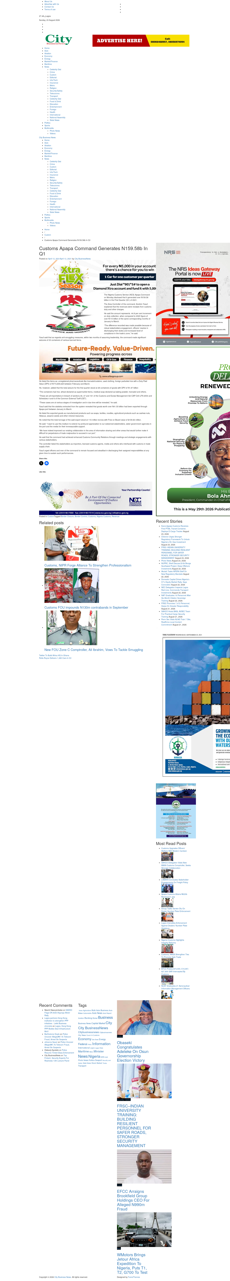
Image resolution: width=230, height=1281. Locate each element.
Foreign (53, 109)
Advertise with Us (51, 4)
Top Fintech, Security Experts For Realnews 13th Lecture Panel (56, 1058)
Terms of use (50, 9)
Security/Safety (56, 90)
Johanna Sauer (50, 1042)
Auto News (97, 1013)
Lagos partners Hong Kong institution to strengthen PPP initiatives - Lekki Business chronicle (56, 1022)
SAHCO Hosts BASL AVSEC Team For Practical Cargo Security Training (175, 614)
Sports (47, 125)
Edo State (95, 1039)
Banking (88, 1017)
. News (80, 1010)
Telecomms (54, 93)
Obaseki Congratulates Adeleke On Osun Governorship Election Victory (133, 1051)
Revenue (115, 516)
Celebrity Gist (55, 69)
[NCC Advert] (95, 498)
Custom (53, 74)
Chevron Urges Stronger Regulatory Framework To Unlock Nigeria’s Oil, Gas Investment (175, 539)
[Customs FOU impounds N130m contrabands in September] (71, 585)
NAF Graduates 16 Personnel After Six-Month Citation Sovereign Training (176, 598)
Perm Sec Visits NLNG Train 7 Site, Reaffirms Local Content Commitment (176, 622)
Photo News (55, 130)
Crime (52, 72)
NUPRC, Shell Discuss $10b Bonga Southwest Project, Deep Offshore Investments (176, 566)
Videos (53, 133)
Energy (47, 58)
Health (52, 112)
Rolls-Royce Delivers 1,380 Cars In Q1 (55, 658)
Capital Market (98, 1023)
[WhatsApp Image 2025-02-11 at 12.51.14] (111, 361)
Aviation (47, 53)
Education (54, 104)
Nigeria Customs (104, 516)
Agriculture (87, 1010)
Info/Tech (54, 80)
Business (105, 1017)
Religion (53, 88)
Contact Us (49, 6)
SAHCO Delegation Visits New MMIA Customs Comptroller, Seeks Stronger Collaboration (176, 865)
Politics (47, 122)
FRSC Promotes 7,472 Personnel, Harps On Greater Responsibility (175, 604)
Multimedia (49, 128)
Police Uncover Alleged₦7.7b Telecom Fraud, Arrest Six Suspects (57, 1037)
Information (101, 1043)
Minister (99, 1051)
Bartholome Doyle (51, 1034)
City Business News (47, 137)
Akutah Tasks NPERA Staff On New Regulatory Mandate (174, 572)
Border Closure (67, 516)
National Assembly (57, 117)
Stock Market (97, 1063)
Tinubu (104, 1063)
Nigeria (94, 1056)
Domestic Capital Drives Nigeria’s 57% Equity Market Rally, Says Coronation (175, 582)
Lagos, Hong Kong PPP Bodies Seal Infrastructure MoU (57, 1029)
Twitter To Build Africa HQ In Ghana (54, 655)
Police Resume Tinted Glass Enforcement (59, 1051)
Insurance (54, 82)
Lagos (92, 1048)
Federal (82, 1044)
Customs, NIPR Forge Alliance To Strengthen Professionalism (87, 565)
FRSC (90, 1044)
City (109, 1022)
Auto (46, 50)
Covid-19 (90, 1035)
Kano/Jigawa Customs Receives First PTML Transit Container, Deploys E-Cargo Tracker (174, 529)
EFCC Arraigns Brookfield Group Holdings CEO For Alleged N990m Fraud (133, 1200)
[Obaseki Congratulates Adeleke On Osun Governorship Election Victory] (144, 1017)
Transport (54, 96)
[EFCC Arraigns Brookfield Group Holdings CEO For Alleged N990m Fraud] (144, 1166)
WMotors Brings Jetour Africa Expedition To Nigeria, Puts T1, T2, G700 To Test (132, 1263)
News (46, 66)
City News (82, 1035)
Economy (48, 56)
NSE (106, 1057)
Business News (84, 1023)
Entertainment (56, 106)
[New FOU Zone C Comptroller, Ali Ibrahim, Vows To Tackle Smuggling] (71, 627)
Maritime (48, 64)
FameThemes (134, 1277)
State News (54, 120)
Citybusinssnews (106, 1032)
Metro (52, 85)
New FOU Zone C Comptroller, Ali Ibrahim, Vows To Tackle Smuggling (93, 649)
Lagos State (99, 1048)
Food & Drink (55, 101)
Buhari (95, 1018)
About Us (48, 1)
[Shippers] (176, 810)
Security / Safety (124, 1099)
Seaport (98, 1060)
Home (47, 48)
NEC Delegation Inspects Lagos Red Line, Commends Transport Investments (174, 590)
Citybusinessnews (88, 1032)
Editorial (53, 77)
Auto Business (102, 1010)
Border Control (81, 516)
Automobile (87, 1013)
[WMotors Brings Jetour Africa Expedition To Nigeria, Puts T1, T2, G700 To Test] (144, 1229)
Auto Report (107, 1013)
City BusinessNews (83, 258)
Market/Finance (51, 61)
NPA (102, 1057)
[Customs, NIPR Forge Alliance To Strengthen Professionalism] (71, 543)
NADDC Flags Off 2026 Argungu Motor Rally (58, 1013)
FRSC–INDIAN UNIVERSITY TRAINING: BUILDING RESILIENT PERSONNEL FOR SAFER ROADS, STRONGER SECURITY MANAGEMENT (175, 552)
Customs (92, 516)
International (55, 114)
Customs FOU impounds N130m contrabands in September (86, 607)
